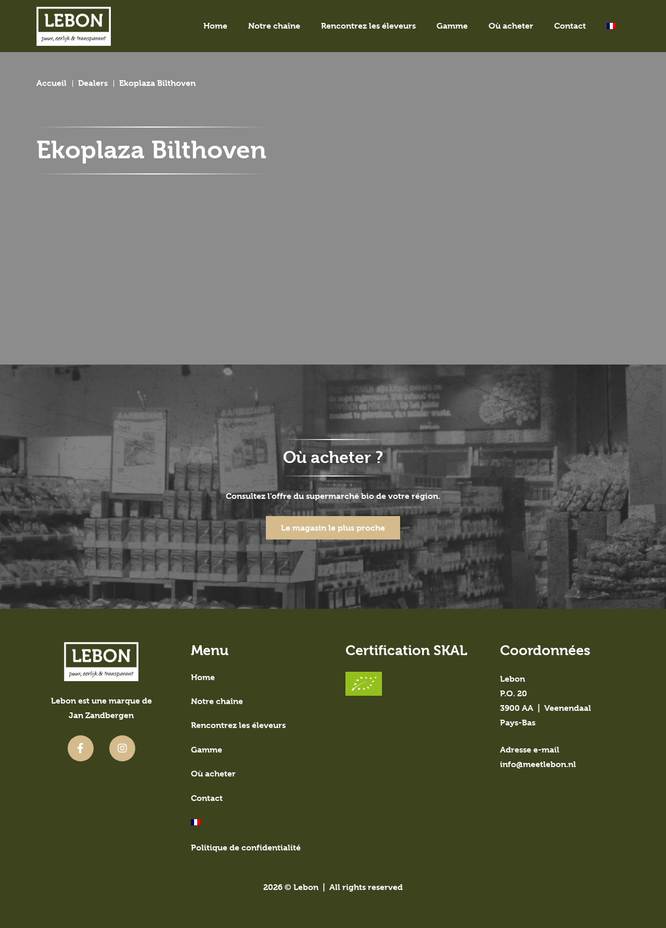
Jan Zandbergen (101, 715)
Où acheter (213, 774)
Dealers (93, 83)
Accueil (51, 83)
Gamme (206, 750)
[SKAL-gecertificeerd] (410, 684)
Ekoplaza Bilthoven (157, 83)
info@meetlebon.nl (538, 764)
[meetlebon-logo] (73, 26)
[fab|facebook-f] (81, 748)
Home (203, 677)
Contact (207, 798)
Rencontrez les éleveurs (238, 725)
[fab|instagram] (122, 748)
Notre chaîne (217, 701)
